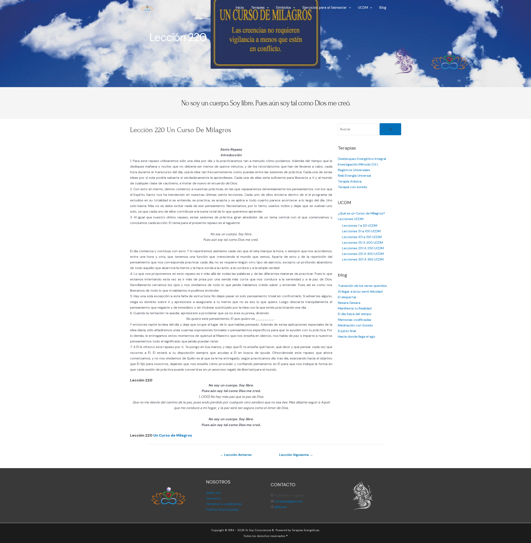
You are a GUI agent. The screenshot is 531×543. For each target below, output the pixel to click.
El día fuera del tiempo (354, 314)
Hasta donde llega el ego (356, 336)
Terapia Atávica (350, 181)
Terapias (258, 7)
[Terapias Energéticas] (147, 7)
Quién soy (213, 493)
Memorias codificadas (354, 320)
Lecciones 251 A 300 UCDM (363, 254)
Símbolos (283, 7)
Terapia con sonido (352, 187)
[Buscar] (390, 129)
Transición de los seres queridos (362, 286)
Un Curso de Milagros (172, 435)
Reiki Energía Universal (354, 175)
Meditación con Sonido (355, 325)
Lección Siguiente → (296, 455)
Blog (382, 7)
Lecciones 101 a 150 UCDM (362, 237)
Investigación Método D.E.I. (358, 164)
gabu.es (280, 507)
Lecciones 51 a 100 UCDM (361, 231)
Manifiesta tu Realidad (354, 308)
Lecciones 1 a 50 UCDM (359, 225)
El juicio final (347, 331)
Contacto (213, 498)
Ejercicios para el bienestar (324, 7)
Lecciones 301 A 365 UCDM (363, 259)
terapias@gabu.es (288, 501)
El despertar (347, 297)
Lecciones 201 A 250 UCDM (363, 248)
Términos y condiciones (224, 504)
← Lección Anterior (236, 455)
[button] (267, 7)
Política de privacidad (222, 509)
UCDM (363, 7)
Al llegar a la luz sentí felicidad (360, 291)
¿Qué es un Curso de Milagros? (361, 213)
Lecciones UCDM (350, 219)
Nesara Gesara (349, 303)
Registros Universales (354, 170)
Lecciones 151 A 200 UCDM (362, 242)
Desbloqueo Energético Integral (362, 159)
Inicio (240, 7)
